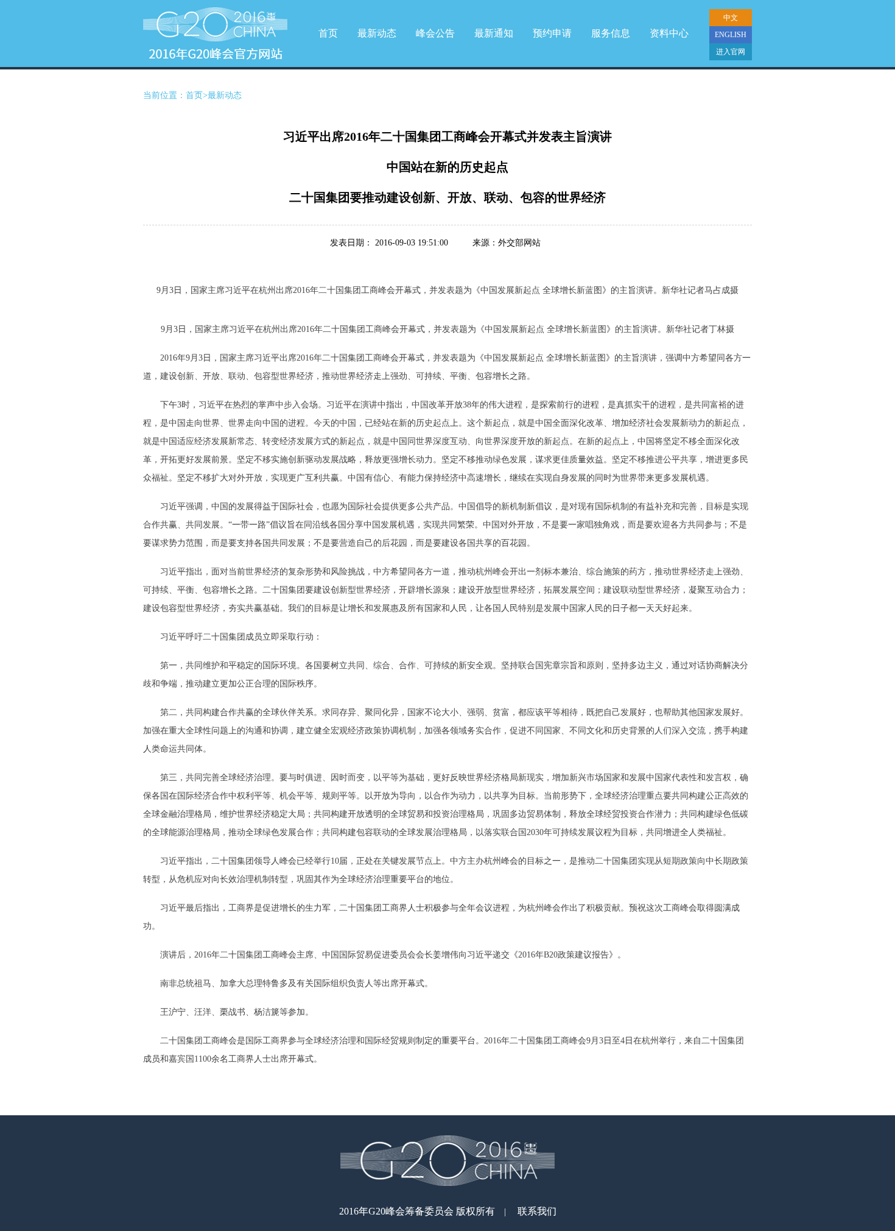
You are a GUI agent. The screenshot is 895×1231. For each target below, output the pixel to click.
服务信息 (610, 33)
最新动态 (376, 33)
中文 (730, 17)
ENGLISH (730, 34)
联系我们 (537, 1211)
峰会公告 (435, 33)
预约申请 (552, 33)
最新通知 (493, 33)
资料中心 (669, 33)
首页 (328, 33)
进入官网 (730, 52)
